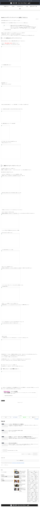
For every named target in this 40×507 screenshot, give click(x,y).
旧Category (3, 400)
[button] (34, 417)
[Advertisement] (20, 14)
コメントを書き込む (20, 460)
